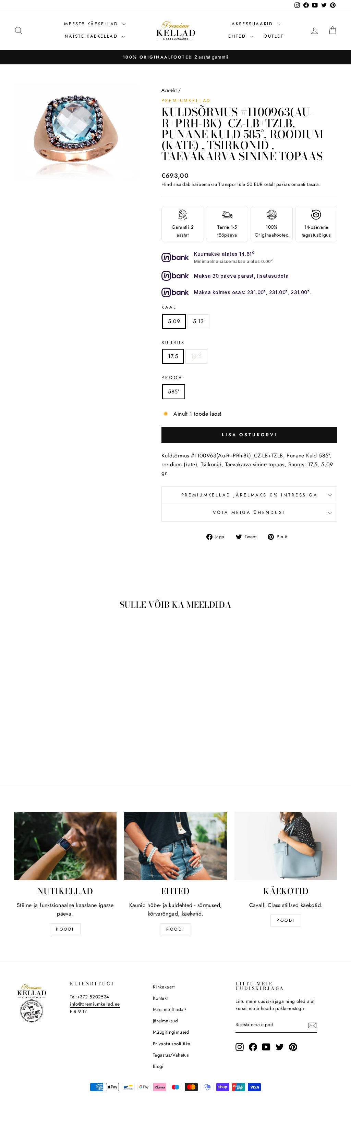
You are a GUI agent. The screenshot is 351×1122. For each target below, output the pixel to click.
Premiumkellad (186, 100)
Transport (228, 184)
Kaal (169, 307)
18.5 (196, 356)
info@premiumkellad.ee (95, 1003)
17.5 (173, 356)
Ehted (238, 36)
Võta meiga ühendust (249, 512)
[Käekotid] (285, 846)
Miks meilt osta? (169, 1009)
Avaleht (169, 90)
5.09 (174, 321)
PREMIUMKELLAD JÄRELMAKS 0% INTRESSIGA (249, 495)
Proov (171, 377)
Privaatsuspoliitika (172, 1043)
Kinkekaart (164, 986)
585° (173, 391)
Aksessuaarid (253, 24)
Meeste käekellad (92, 24)
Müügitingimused (171, 1032)
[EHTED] (175, 846)
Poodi (175, 929)
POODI (65, 929)
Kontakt (160, 998)
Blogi (158, 1066)
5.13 (198, 321)
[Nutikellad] (65, 846)
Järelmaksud (165, 1020)
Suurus (173, 342)
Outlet (274, 36)
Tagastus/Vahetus (171, 1054)
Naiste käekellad (92, 36)
